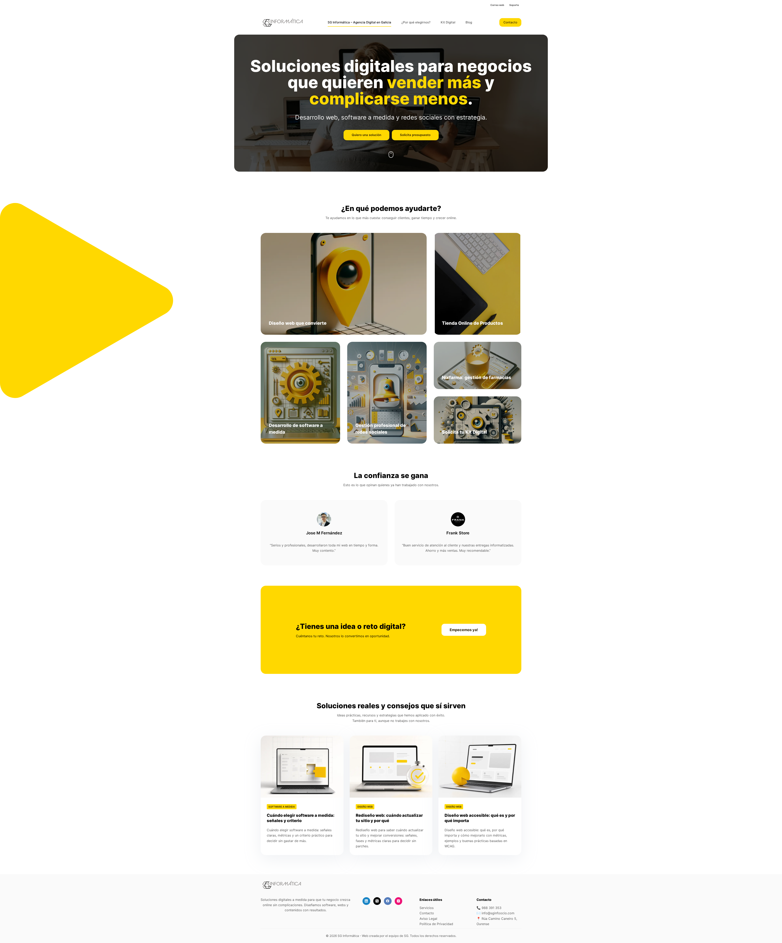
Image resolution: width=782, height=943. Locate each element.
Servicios (427, 908)
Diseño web (365, 806)
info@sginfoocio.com (498, 913)
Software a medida (281, 806)
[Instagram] (398, 901)
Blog (469, 22)
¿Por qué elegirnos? (416, 22)
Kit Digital (448, 22)
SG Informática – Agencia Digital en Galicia (359, 22)
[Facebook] (388, 901)
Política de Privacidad (436, 924)
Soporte (514, 5)
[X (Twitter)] (377, 901)
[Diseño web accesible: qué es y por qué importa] (479, 767)
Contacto (510, 22)
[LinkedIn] (366, 901)
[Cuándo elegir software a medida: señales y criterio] (302, 767)
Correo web (497, 5)
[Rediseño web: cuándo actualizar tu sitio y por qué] (391, 767)
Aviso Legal (428, 919)
